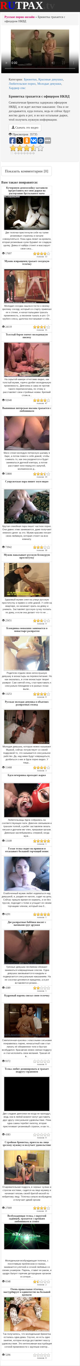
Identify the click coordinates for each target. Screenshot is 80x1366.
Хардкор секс (17, 88)
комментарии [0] (26, 171)
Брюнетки (30, 79)
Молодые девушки (49, 83)
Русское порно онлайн (19, 17)
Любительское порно (22, 83)
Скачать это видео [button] (26, 127)
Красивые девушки (50, 79)
